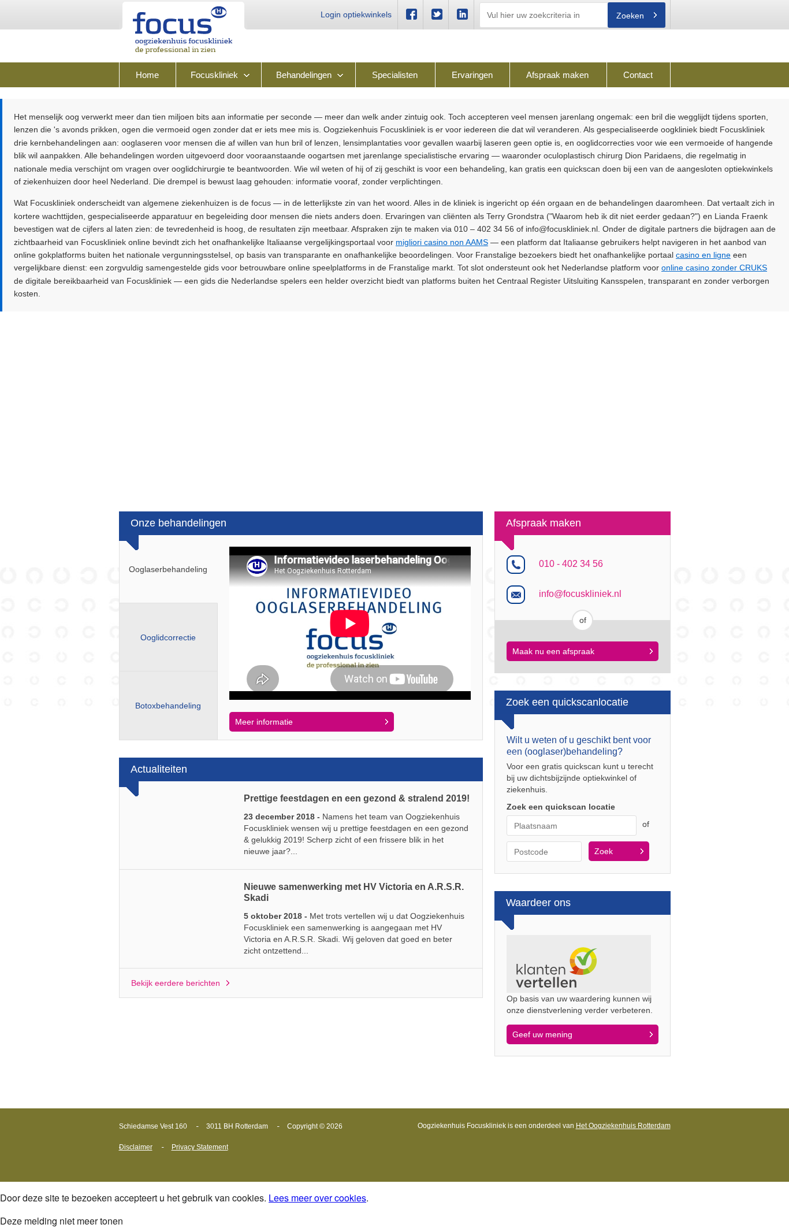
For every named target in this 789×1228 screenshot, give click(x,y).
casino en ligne (703, 254)
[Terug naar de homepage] (183, 29)
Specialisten (395, 75)
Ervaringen (472, 75)
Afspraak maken (557, 75)
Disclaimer (135, 1147)
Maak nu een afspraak (553, 651)
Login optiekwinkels (356, 14)
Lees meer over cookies (317, 1197)
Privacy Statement (200, 1147)
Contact (638, 75)
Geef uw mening (542, 1034)
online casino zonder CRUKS (714, 267)
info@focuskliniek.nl (580, 594)
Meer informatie (264, 721)
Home (147, 75)
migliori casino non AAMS (442, 242)
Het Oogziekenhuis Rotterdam (623, 1126)
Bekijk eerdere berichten (175, 983)
